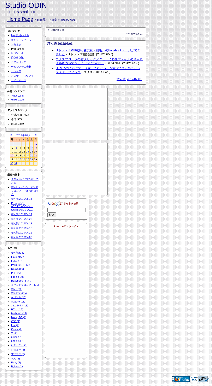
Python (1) (17, 366)
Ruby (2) (16, 362)
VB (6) (14, 333)
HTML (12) (17, 309)
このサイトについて (22, 75)
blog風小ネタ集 (47, 19)
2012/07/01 (134, 79)
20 (27, 155)
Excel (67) (17, 261)
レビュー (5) (18, 349)
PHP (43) (16, 272)
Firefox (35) (17, 276)
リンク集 (16, 71)
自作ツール (17, 53)
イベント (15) (18, 297)
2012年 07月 (23, 135)
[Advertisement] (76, 114)
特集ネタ (16, 44)
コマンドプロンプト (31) (25, 284)
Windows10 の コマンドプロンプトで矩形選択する (25, 191)
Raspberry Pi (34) (21, 280)
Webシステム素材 (21, 66)
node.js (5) (17, 341)
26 (23, 159)
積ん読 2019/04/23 (21, 219)
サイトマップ (18, 80)
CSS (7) (15, 321)
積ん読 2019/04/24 (21, 214)
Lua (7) (15, 325)
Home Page (20, 19)
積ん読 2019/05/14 (21, 198)
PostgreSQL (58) (20, 265)
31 (15, 163)
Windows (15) (19, 293)
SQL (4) (15, 358)
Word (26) (16, 289)
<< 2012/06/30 (55, 30)
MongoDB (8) (18, 317)
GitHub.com (17, 99)
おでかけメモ (18, 62)
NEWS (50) (17, 268)
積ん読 (121, 79)
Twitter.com (17, 95)
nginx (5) (16, 337)
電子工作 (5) (18, 354)
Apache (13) (18, 301)
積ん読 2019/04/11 (21, 232)
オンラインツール (21, 40)
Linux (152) (17, 257)
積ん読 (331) (18, 252)
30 (11, 163)
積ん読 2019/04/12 (21, 228)
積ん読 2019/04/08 (21, 237)
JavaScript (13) (19, 305)
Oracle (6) (16, 329)
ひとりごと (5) (19, 345)
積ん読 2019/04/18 (21, 223)
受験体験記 (17, 57)
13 (27, 151)
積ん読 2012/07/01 (59, 43)
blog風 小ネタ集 (20, 35)
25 (19, 159)
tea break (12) (19, 313)
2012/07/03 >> (134, 34)
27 (27, 159)
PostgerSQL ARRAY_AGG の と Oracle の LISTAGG (22, 206)
